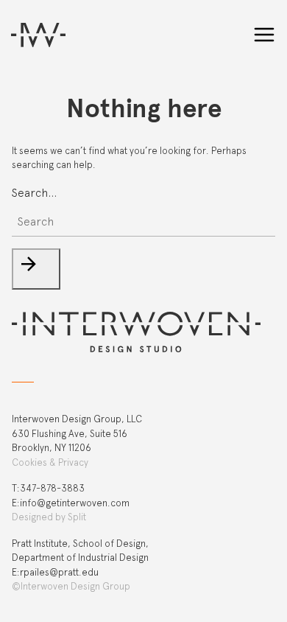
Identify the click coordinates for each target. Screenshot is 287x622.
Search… (34, 193)
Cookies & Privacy (50, 462)
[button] (36, 269)
